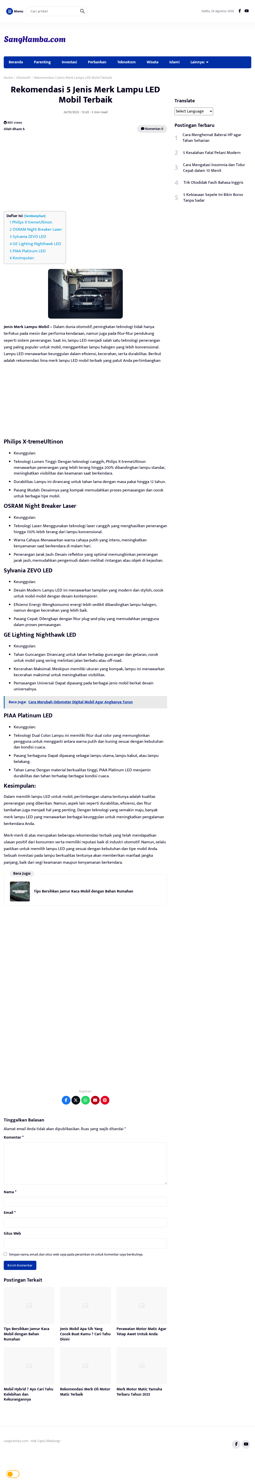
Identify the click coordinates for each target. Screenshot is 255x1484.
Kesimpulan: (23, 258)
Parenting (42, 62)
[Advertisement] (85, 172)
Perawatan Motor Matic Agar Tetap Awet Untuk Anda (141, 1331)
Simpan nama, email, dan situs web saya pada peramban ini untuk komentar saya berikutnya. (76, 1254)
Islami (174, 62)
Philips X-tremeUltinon (32, 222)
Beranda (16, 62)
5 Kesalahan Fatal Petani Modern (212, 152)
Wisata (152, 62)
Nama (10, 1192)
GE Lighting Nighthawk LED (37, 243)
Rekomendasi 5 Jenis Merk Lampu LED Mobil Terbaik (85, 94)
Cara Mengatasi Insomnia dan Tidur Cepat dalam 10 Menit (214, 168)
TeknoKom (126, 62)
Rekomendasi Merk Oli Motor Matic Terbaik (85, 1392)
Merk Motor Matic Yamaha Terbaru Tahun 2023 (139, 1392)
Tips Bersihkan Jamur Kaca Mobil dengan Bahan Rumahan (83, 891)
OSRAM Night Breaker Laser (37, 229)
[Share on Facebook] (66, 1100)
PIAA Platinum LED (29, 251)
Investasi (69, 62)
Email (10, 1213)
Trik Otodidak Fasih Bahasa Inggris (213, 182)
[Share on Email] (95, 1100)
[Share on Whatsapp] (85, 1100)
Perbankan (97, 62)
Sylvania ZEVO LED (29, 236)
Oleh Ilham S (14, 129)
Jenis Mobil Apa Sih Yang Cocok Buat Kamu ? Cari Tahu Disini (85, 1334)
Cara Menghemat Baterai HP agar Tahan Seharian (212, 138)
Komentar (14, 1137)
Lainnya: (198, 62)
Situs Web (12, 1233)
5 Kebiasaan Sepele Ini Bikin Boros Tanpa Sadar (213, 197)
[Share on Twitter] (75, 1100)
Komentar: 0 (153, 129)
